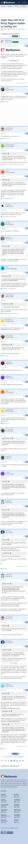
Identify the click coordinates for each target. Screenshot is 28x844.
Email (2, 796)
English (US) (10, 832)
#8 (26, 242)
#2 (26, 93)
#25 (26, 690)
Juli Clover (3, 799)
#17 (26, 434)
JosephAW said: (5, 553)
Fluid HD (5, 830)
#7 (26, 228)
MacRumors (5, 29)
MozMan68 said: (5, 649)
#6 (26, 210)
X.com (5, 796)
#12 (26, 341)
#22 (26, 580)
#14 (26, 381)
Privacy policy (4, 828)
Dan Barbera (3, 814)
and (6, 138)
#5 (26, 176)
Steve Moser (3, 819)
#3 (26, 133)
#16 (26, 415)
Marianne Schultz (17, 809)
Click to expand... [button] (14, 663)
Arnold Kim (3, 794)
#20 (26, 506)
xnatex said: (5, 246)
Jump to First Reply (11, 46)
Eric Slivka (16, 794)
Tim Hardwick (17, 804)
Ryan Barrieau (17, 814)
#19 (26, 477)
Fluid (2, 830)
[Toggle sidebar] (26, 6)
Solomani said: (5, 276)
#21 (26, 536)
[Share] (24, 46)
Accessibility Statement (13, 828)
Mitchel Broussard (4, 804)
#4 (26, 150)
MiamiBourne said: (6, 344)
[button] (2, 2)
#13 (26, 367)
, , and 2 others (13, 164)
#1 (26, 45)
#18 (26, 462)
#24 (26, 646)
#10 (26, 300)
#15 (26, 396)
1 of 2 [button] (9, 36)
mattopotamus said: (6, 303)
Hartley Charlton (4, 809)
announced (3, 56)
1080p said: (4, 539)
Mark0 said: (4, 153)
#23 (26, 622)
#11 (26, 325)
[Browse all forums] (22, 6)
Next (14, 36)
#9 (26, 272)
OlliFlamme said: (6, 583)
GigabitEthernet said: (7, 438)
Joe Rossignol (17, 799)
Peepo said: (4, 481)
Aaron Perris (16, 819)
